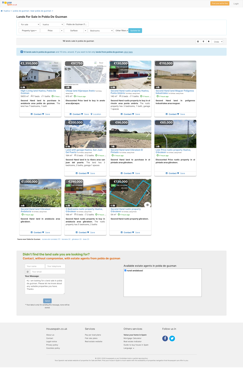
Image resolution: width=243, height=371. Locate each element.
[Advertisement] (40, 150)
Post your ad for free (220, 3)
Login (236, 3)
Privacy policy (52, 345)
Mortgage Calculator (132, 338)
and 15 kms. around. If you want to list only (78, 52)
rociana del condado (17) (51, 239)
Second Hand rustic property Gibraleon (126, 210)
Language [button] (128, 348)
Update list (135, 30)
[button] (11, 11)
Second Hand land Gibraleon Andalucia (35, 210)
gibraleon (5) (77, 239)
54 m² (120, 214)
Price (50, 30)
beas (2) (86, 239)
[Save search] (209, 41)
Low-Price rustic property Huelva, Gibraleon (173, 151)
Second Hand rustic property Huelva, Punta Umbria (130, 91)
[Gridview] (198, 41)
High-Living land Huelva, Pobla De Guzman (38, 91)
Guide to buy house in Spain (136, 345)
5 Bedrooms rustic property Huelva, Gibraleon (84, 210)
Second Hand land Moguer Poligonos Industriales (175, 91)
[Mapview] (203, 41)
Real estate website (93, 341)
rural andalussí (135, 270)
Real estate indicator (133, 341)
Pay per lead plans (93, 335)
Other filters (121, 30)
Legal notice (51, 341)
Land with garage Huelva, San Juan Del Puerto (84, 151)
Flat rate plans (91, 338)
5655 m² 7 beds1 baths (42, 96)
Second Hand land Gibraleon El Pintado (127, 151)
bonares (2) (66, 239)
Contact (49, 338)
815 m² (76, 96)
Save (47, 114)
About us (50, 335)
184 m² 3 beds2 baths (86, 155)
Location (97, 114)
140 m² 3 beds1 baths (131, 96)
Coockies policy (53, 348)
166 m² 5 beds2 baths (86, 214)
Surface (73, 30)
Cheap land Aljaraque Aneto (80, 90)
